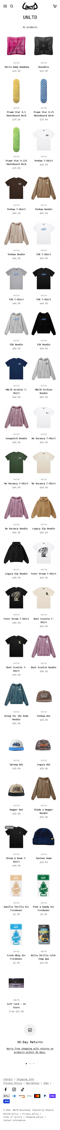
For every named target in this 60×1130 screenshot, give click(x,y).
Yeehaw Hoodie (43, 209)
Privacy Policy (12, 1083)
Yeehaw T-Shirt (43, 160)
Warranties (32, 1083)
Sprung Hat (16, 764)
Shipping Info (25, 1079)
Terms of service (12, 1117)
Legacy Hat (43, 764)
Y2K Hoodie (16, 344)
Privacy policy (30, 1114)
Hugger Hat (16, 809)
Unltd (16, 63)
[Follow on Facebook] (5, 1089)
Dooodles (43, 67)
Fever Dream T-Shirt (43, 573)
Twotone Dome (44, 858)
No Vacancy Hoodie (16, 528)
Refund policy (10, 1114)
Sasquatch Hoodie (16, 438)
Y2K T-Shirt (43, 254)
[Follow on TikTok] (22, 1089)
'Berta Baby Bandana (16, 67)
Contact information (14, 1120)
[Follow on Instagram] (14, 1089)
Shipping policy (34, 1117)
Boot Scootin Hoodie (43, 667)
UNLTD (44, 951)
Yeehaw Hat (43, 716)
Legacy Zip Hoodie (43, 528)
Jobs (46, 1083)
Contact (8, 1079)
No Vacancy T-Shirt (44, 438)
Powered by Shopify (43, 1110)
